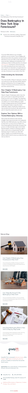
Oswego (5, 384)
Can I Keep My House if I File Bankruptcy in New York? (12, 293)
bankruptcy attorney (18, 359)
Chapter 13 (10, 359)
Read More (5, 269)
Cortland (24, 382)
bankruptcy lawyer (19, 357)
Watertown (19, 382)
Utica (8, 384)
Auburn (14, 384)
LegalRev (16, 390)
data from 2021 (5, 64)
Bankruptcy (12, 31)
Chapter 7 (3, 359)
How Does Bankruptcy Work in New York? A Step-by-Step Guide (14, 328)
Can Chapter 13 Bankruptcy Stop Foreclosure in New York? (13, 259)
